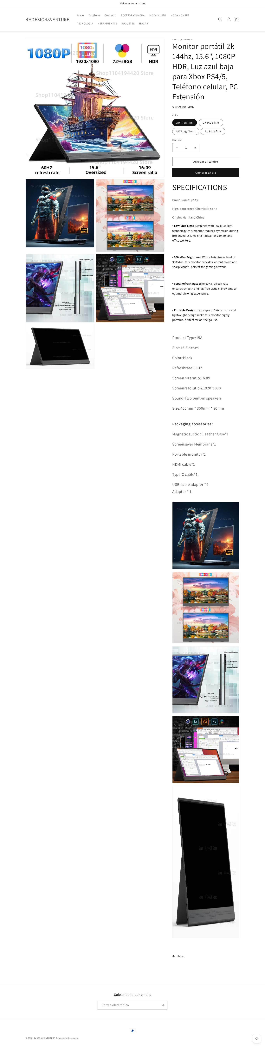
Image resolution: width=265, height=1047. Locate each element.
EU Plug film (213, 131)
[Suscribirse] (163, 1005)
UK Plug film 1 (185, 131)
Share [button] (180, 956)
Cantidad (177, 140)
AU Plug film (184, 122)
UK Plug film (211, 122)
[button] (220, 19)
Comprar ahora (205, 172)
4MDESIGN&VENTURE (44, 1038)
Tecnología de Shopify (67, 1038)
